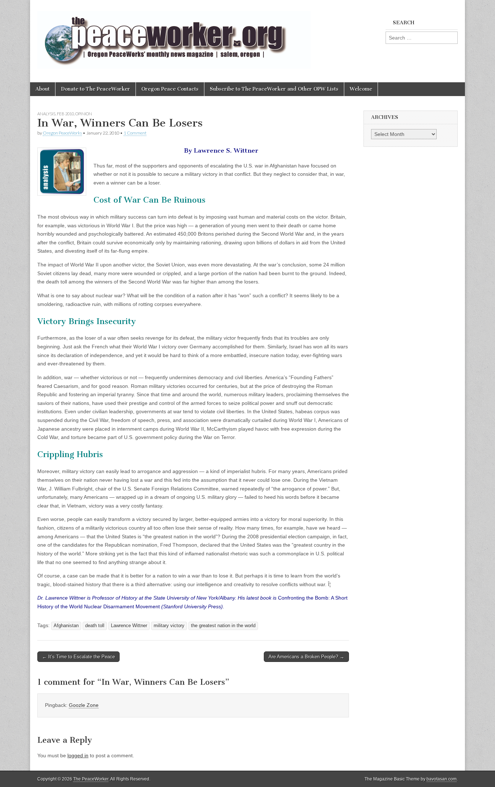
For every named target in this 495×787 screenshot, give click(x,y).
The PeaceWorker (90, 779)
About (43, 89)
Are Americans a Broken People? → (306, 656)
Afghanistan (66, 625)
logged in (77, 755)
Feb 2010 (65, 113)
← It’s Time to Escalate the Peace (78, 656)
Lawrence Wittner (129, 625)
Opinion (83, 113)
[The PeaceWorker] (174, 35)
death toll (94, 625)
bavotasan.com (442, 779)
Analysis (46, 113)
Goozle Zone (84, 705)
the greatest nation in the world (223, 625)
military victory (169, 625)
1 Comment (135, 133)
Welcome (361, 89)
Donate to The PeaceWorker (95, 89)
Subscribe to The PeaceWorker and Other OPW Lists (274, 89)
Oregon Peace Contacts (170, 89)
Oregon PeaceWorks (62, 133)
